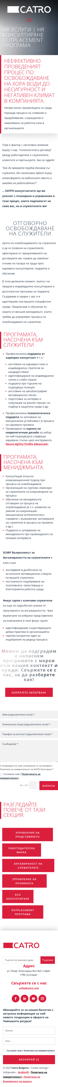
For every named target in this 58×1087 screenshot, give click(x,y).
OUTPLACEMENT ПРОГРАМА (22, 912)
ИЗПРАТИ (48, 785)
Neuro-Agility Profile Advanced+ (27, 444)
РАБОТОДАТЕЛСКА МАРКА (21, 850)
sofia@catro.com (29, 988)
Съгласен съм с (20, 776)
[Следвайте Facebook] (15, 998)
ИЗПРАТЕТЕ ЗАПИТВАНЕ (29, 692)
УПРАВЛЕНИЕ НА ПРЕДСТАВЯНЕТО (27, 834)
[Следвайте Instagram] (42, 998)
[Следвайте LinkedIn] (24, 998)
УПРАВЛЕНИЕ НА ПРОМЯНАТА (24, 881)
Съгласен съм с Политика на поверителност (31, 1050)
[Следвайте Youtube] (33, 998)
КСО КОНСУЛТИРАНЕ (17, 896)
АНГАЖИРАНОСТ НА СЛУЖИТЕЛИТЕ (28, 865)
